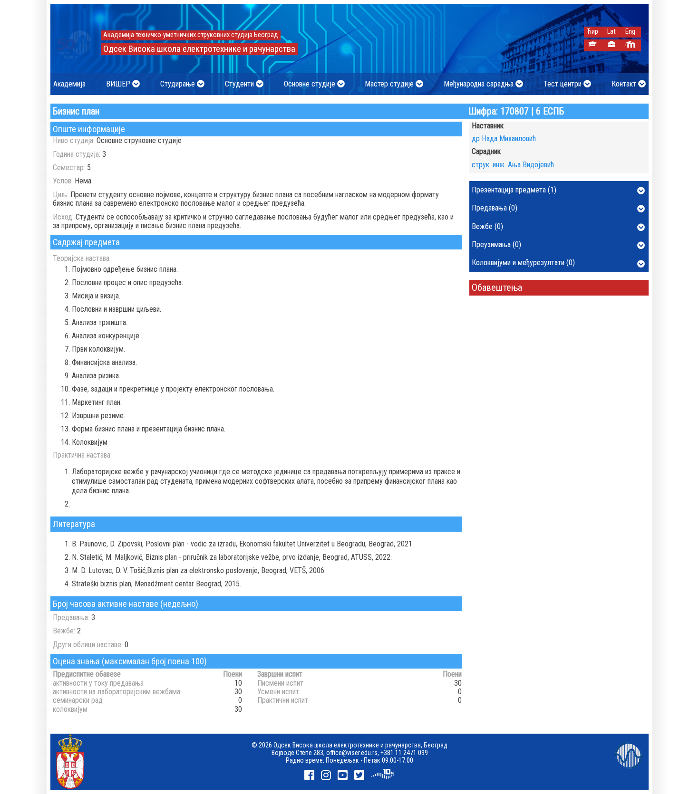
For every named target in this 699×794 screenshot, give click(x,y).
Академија (69, 83)
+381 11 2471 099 (404, 752)
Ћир (592, 32)
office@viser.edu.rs (352, 752)
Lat (611, 32)
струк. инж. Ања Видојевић (513, 164)
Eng (630, 32)
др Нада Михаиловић (504, 138)
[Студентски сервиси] (592, 45)
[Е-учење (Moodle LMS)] (630, 45)
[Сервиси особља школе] (611, 45)
